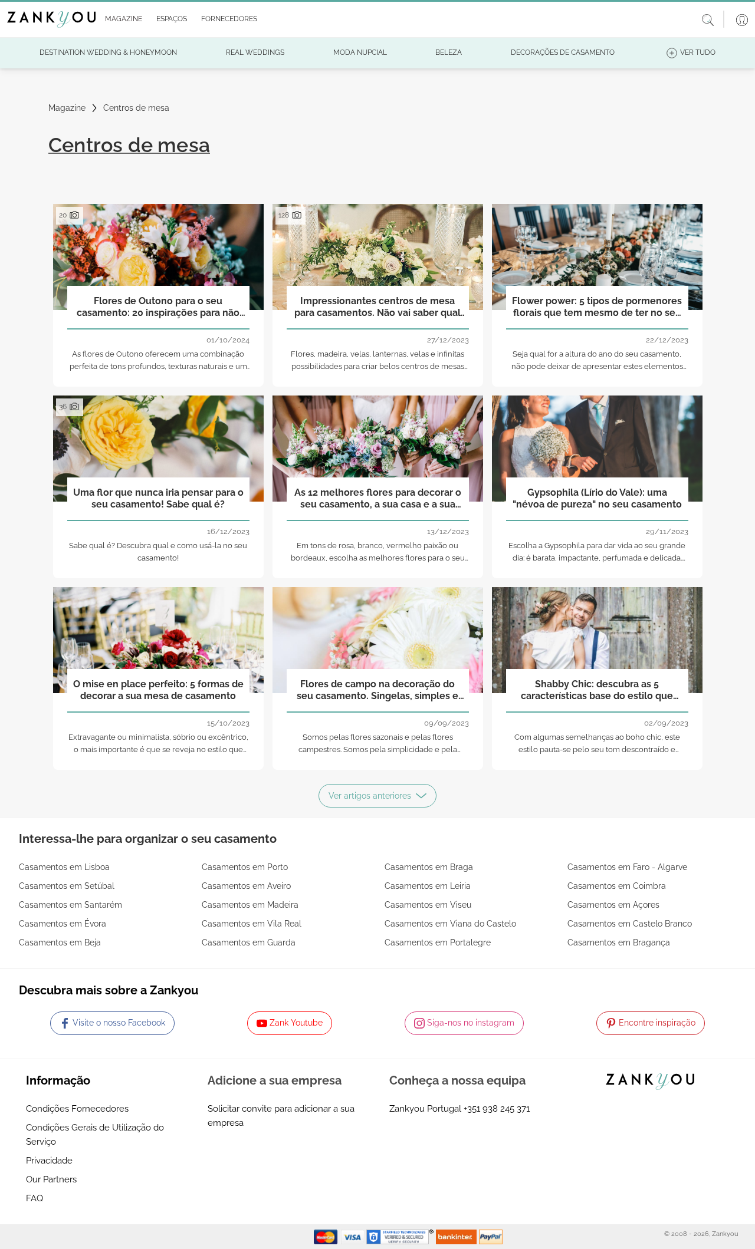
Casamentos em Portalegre (438, 942)
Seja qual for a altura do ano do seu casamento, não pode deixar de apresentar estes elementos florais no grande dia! (597, 366)
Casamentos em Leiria (428, 886)
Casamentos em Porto (245, 867)
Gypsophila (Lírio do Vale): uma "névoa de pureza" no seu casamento (597, 498)
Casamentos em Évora (62, 923)
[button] (121, 19)
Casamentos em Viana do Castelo (450, 923)
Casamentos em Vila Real (251, 923)
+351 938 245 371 (497, 1108)
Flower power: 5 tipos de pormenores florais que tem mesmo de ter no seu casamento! (597, 307)
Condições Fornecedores (77, 1108)
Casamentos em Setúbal (66, 886)
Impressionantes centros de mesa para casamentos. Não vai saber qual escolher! (377, 307)
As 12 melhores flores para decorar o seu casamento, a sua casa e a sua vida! (377, 498)
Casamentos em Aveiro (246, 886)
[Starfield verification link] (401, 1236)
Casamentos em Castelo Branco (629, 923)
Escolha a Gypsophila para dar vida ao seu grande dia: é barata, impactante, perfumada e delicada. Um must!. (596, 558)
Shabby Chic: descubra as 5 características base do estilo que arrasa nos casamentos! (597, 690)
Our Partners (51, 1179)
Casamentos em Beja (60, 942)
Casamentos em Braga (429, 867)
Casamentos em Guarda (249, 942)
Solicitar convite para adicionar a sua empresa (281, 1115)
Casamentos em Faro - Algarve (627, 867)
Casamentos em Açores (613, 904)
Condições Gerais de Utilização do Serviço (95, 1134)
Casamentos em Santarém (70, 904)
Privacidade (49, 1160)
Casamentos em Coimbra (616, 886)
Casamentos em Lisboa (64, 867)
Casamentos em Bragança (618, 942)
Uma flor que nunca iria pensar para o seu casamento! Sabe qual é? (158, 498)
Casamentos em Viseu (428, 904)
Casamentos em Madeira (250, 904)
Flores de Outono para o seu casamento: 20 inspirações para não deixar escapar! (158, 307)
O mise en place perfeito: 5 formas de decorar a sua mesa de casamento (158, 689)
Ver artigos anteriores (370, 795)
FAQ (34, 1198)
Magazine (67, 108)
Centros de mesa (136, 108)
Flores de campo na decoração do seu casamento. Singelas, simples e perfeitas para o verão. (377, 690)
